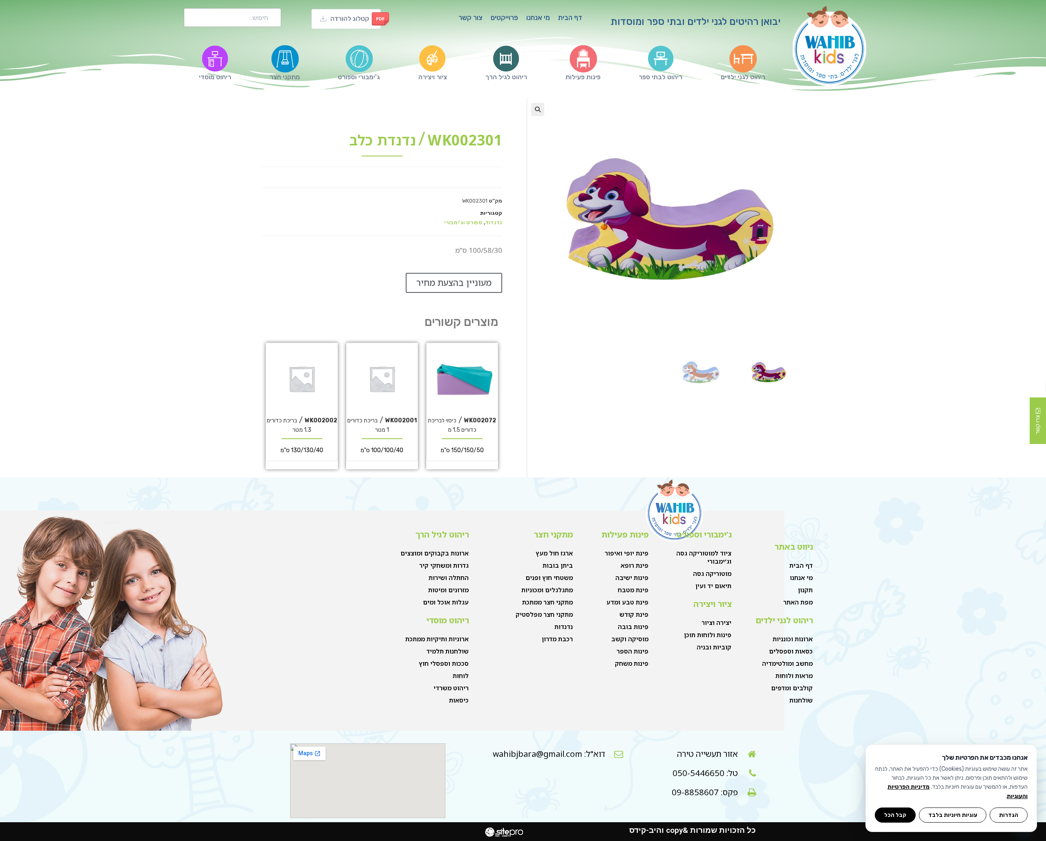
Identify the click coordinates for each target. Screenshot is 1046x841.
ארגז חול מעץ (554, 553)
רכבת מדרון (557, 639)
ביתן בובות (558, 565)
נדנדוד (493, 222)
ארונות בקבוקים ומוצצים (434, 553)
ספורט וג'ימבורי (463, 222)
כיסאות (459, 700)
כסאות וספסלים (791, 651)
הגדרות (1008, 815)
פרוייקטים (504, 17)
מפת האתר (798, 602)
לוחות (461, 675)
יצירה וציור (716, 622)
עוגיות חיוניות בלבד (952, 815)
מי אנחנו (538, 17)
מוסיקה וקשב (629, 639)
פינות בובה (633, 626)
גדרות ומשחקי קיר (444, 565)
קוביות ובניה (714, 647)
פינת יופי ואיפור (626, 553)
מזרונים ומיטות (448, 590)
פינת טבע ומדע (627, 602)
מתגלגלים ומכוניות (547, 590)
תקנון (805, 590)
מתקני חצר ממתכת (547, 602)
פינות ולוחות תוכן (707, 635)
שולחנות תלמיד (447, 651)
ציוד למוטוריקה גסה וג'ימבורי (703, 557)
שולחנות (801, 700)
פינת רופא (634, 565)
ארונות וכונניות (793, 639)
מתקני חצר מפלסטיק (544, 614)
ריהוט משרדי (451, 688)
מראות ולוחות (794, 675)
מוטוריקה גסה (712, 573)
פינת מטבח (633, 590)
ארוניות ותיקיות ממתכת (437, 639)
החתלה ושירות (449, 577)
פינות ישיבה (631, 577)
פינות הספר (632, 651)
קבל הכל (895, 815)
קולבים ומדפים (792, 688)
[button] (537, 109)
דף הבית (570, 17)
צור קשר (470, 17)
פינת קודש (633, 614)
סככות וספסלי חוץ (444, 663)
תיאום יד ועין (713, 586)
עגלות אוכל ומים (446, 602)
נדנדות (563, 626)
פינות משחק (631, 663)
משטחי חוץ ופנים (549, 577)
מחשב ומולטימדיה (787, 663)
